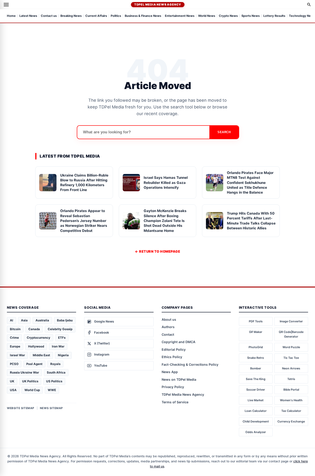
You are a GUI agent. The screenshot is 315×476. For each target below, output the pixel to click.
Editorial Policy (174, 349)
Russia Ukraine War (24, 372)
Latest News (28, 16)
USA (13, 390)
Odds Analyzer (255, 432)
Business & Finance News (143, 16)
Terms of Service (175, 402)
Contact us (49, 16)
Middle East (41, 355)
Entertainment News (179, 16)
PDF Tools (256, 321)
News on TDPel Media (179, 379)
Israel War (17, 355)
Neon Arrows (291, 368)
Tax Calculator (291, 411)
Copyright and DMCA (178, 342)
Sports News (250, 16)
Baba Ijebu (65, 320)
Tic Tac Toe (291, 357)
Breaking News (71, 16)
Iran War (58, 346)
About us (169, 319)
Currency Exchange (291, 421)
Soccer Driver (255, 389)
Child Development (256, 421)
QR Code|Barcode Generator (291, 334)
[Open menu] (6, 4)
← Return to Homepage (157, 251)
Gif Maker (255, 332)
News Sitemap (51, 408)
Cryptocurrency (38, 337)
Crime (14, 337)
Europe (15, 346)
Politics (116, 16)
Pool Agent (34, 364)
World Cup (32, 390)
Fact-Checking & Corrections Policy (190, 364)
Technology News (302, 16)
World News (206, 16)
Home (11, 16)
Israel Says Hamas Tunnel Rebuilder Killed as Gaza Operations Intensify (166, 182)
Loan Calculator (256, 411)
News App (170, 372)
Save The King (255, 379)
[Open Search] (309, 4)
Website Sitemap (20, 408)
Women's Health (291, 400)
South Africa (56, 372)
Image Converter (291, 321)
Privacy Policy (173, 387)
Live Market (256, 400)
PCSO (14, 364)
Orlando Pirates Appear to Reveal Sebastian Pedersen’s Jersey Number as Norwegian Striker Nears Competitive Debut (83, 221)
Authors (168, 327)
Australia (42, 320)
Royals (55, 364)
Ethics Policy (172, 357)
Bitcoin (15, 329)
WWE (52, 390)
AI (11, 320)
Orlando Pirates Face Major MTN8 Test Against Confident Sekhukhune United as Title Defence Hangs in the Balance (250, 183)
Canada (34, 329)
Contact (168, 334)
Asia (24, 320)
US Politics (54, 381)
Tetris (291, 379)
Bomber (255, 368)
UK (12, 381)
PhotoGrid (256, 347)
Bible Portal (291, 389)
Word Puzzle (291, 347)
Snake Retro (255, 357)
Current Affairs (96, 16)
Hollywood (36, 346)
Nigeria (63, 355)
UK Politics (30, 381)
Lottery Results (274, 16)
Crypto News (228, 16)
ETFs (61, 337)
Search (224, 132)
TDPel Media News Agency (157, 4)
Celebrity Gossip (60, 329)
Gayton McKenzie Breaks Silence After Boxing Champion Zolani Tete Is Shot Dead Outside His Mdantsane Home (165, 221)
